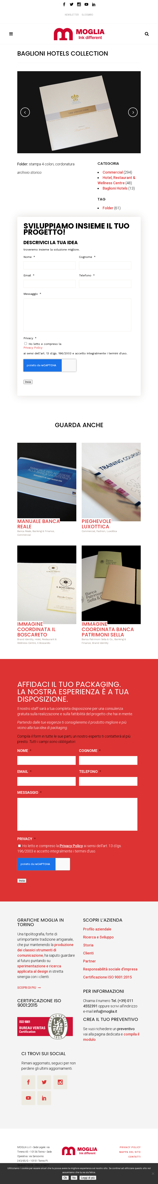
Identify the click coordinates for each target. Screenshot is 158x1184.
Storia (88, 945)
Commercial (113, 172)
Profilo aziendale (97, 929)
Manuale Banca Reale (38, 524)
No (74, 1177)
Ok (65, 1177)
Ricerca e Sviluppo (98, 937)
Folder (108, 208)
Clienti (88, 953)
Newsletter (72, 14)
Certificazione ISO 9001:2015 (107, 977)
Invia (28, 381)
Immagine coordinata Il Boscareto (36, 629)
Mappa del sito (130, 1152)
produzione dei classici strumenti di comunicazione (45, 950)
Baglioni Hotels (115, 188)
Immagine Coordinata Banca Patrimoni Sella (108, 629)
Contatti (134, 1156)
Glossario (87, 14)
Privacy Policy (32, 347)
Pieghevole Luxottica (96, 524)
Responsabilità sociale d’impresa (110, 969)
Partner (89, 961)
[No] (153, 1173)
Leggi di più (88, 1177)
